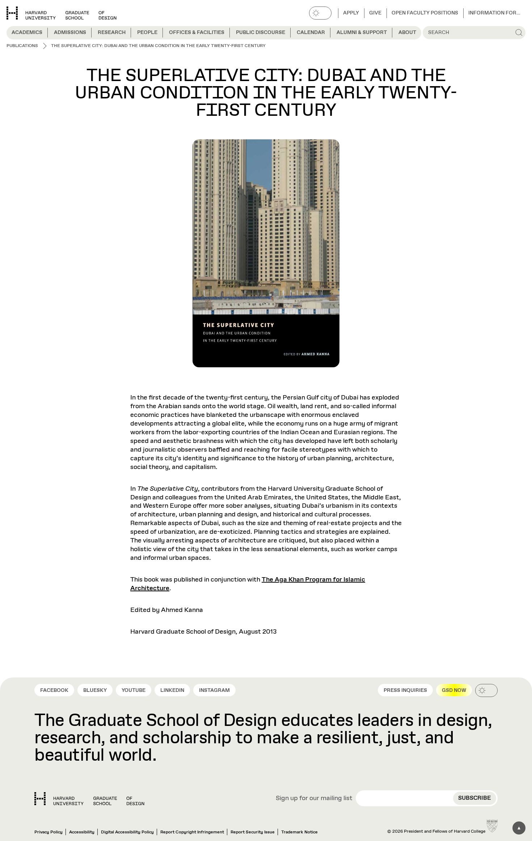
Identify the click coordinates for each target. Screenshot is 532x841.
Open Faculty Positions (425, 13)
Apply (351, 13)
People (147, 32)
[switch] (320, 13)
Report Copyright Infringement (192, 832)
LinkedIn (172, 690)
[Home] (89, 798)
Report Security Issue (253, 832)
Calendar (311, 32)
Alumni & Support (362, 32)
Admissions (70, 32)
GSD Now (454, 690)
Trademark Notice (299, 832)
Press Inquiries (405, 690)
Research (112, 32)
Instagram (214, 690)
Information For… (494, 13)
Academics (27, 32)
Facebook (54, 690)
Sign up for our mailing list (314, 799)
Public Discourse (260, 32)
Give (375, 13)
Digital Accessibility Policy (127, 832)
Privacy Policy (48, 832)
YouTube (133, 690)
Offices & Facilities (196, 32)
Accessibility (81, 832)
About (407, 32)
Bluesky (95, 690)
